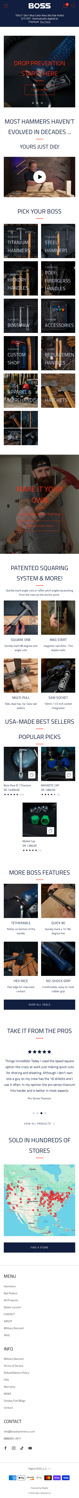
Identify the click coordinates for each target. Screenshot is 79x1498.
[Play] (39, 177)
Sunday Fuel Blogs (14, 1400)
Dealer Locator (12, 1307)
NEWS (7, 1393)
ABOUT (8, 1321)
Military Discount (14, 1328)
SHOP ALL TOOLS (40, 1005)
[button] (33, 103)
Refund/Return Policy (16, 1373)
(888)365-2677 (12, 1438)
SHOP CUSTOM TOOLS (39, 526)
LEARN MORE (39, 90)
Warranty (9, 1386)
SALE (7, 1335)
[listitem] (39, 19)
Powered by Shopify (39, 1488)
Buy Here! (45, 22)
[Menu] (6, 6)
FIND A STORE (39, 1247)
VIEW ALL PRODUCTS (37, 1124)
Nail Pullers (10, 1293)
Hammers (10, 1286)
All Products (11, 1300)
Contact (8, 1407)
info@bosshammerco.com (19, 1431)
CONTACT (9, 1314)
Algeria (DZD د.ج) (37, 1469)
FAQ (6, 1380)
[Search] (73, 5)
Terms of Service (13, 1366)
